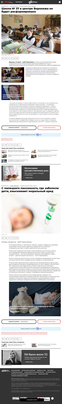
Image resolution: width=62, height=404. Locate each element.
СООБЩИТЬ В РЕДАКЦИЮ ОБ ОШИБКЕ (19, 375)
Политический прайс (43, 374)
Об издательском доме (17, 372)
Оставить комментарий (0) (49, 127)
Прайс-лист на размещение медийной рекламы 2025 (23, 374)
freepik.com (4, 234)
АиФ (13, 54)
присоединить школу (39, 69)
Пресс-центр (50, 370)
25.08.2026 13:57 (5, 185)
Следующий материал (32, 399)
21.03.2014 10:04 (4, 6)
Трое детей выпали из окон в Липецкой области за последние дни (47, 345)
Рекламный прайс (15, 370)
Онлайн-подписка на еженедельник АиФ (34, 372)
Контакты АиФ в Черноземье (28, 370)
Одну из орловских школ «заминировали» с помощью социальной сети (48, 151)
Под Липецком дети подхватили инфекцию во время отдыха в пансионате (32, 307)
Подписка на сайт (41, 370)
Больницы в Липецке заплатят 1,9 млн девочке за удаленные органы (17, 345)
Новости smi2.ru (6, 181)
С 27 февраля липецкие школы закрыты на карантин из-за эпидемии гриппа (18, 160)
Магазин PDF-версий (50, 372)
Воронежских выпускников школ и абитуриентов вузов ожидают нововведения (18, 151)
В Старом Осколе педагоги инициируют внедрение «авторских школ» (47, 156)
